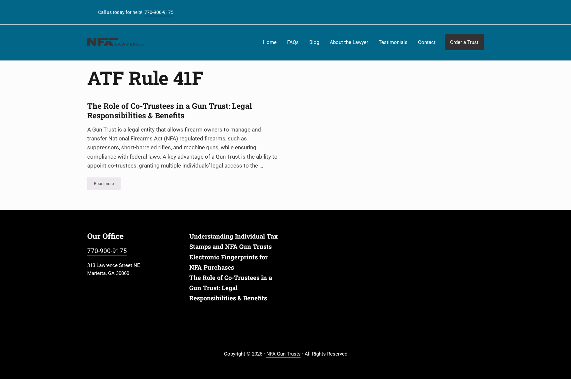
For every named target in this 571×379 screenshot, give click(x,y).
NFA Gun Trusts (283, 354)
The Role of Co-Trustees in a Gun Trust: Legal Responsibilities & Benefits (169, 110)
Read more (107, 184)
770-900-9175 (158, 12)
